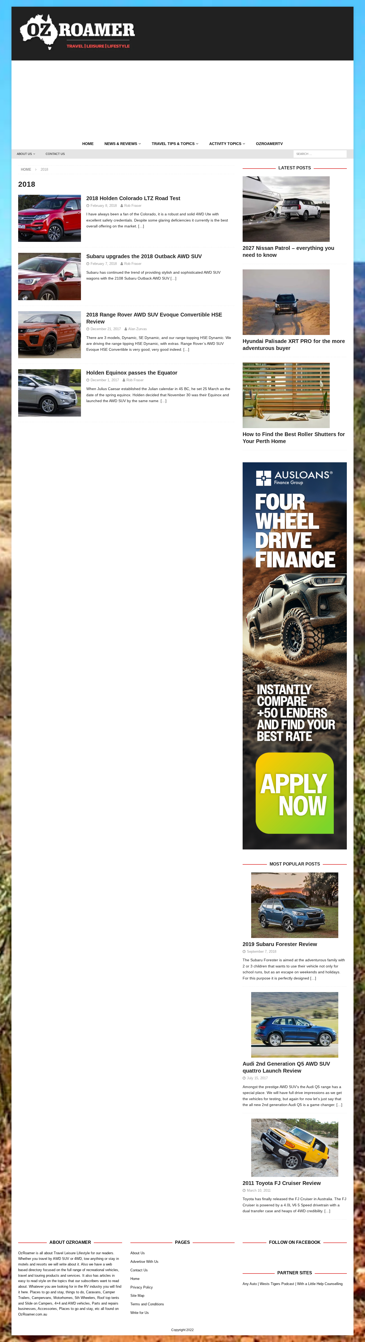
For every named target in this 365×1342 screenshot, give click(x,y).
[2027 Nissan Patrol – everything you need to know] (295, 209)
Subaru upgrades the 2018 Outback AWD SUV (144, 256)
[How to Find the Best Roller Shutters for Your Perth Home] (295, 395)
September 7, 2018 (261, 952)
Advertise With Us (144, 1262)
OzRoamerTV (269, 144)
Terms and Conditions (147, 1304)
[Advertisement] (182, 97)
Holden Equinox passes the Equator (131, 373)
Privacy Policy (141, 1287)
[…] (141, 226)
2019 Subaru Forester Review (280, 944)
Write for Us (139, 1313)
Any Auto (250, 1284)
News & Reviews (120, 144)
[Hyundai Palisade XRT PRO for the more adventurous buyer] (295, 302)
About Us (24, 153)
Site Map (137, 1296)
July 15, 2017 (257, 1078)
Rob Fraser (132, 206)
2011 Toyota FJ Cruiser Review (282, 1183)
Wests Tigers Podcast (277, 1284)
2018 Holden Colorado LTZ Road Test (133, 198)
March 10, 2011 (259, 1190)
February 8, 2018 (104, 206)
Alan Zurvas (137, 329)
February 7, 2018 (104, 264)
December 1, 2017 (105, 380)
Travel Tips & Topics (173, 144)
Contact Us (55, 153)
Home (88, 144)
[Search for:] (320, 154)
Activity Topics (225, 144)
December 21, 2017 (106, 329)
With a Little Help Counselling (320, 1284)
